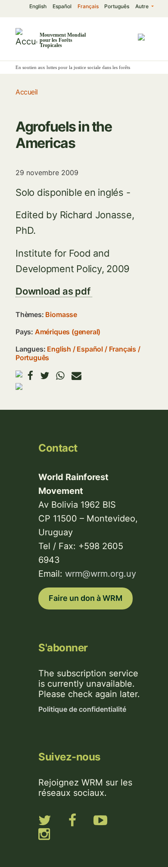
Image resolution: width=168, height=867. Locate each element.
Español (62, 6)
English (38, 6)
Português (116, 6)
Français (88, 6)
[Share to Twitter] (44, 375)
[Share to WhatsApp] (60, 375)
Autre (142, 6)
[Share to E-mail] (76, 375)
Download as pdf (54, 291)
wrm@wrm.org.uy (100, 574)
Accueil (27, 92)
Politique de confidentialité (82, 709)
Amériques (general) (67, 331)
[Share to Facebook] (30, 375)
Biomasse (61, 314)
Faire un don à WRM (85, 598)
